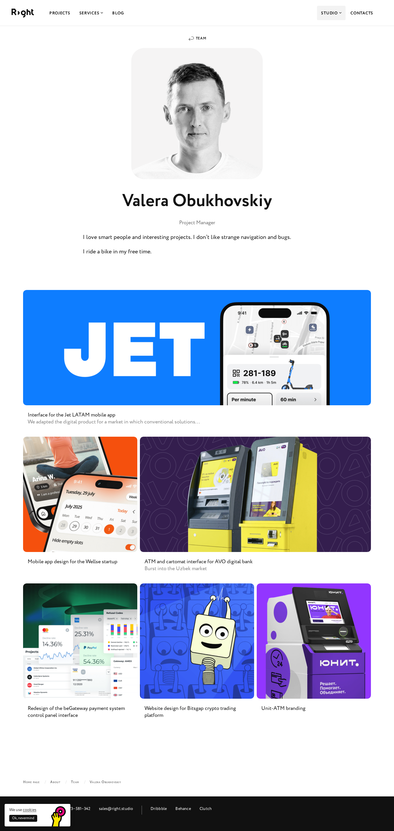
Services (89, 13)
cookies (29, 810)
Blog (118, 13)
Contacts (361, 13)
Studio (329, 13)
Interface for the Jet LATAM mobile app (197, 362)
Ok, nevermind (23, 818)
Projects (59, 13)
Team (201, 38)
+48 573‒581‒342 (75, 808)
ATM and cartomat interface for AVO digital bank (255, 509)
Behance (183, 808)
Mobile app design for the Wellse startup (80, 509)
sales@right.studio (116, 808)
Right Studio (23, 13)
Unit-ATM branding (314, 655)
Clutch (206, 808)
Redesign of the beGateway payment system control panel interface (80, 655)
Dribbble (159, 808)
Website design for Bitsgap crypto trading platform (197, 655)
